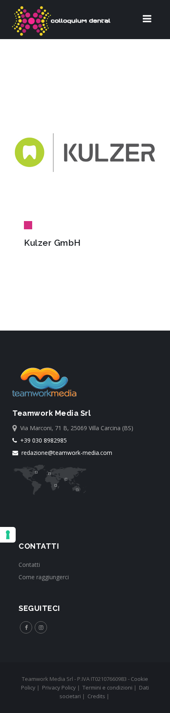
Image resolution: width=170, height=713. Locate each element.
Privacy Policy (59, 687)
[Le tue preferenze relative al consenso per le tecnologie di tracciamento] (8, 535)
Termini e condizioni (107, 687)
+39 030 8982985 (42, 440)
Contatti (29, 565)
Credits (96, 696)
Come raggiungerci (44, 577)
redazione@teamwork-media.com (65, 453)
